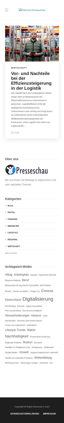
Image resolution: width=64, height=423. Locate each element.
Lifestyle (13, 233)
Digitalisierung (38, 299)
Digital (11, 212)
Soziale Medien (11, 352)
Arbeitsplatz (21, 274)
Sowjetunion (49, 347)
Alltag (8, 274)
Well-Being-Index (12, 363)
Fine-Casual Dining (13, 311)
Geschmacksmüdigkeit (31, 311)
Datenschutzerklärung (24, 414)
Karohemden (10, 321)
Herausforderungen (17, 315)
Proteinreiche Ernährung (40, 337)
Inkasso (36, 315)
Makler (31, 330)
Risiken (27, 342)
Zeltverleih (43, 363)
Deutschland (13, 299)
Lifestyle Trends (15, 330)
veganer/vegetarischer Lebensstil (44, 352)
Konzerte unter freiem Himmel (29, 321)
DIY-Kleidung (10, 306)
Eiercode (21, 306)
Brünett (8, 291)
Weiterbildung (43, 357)
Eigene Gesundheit (34, 306)
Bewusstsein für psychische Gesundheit (22, 285)
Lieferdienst (31, 325)
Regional (13, 239)
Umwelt (24, 352)
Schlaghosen (37, 347)
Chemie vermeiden (20, 291)
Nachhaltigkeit (16, 336)
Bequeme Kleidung (12, 280)
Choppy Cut (35, 291)
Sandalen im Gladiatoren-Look (17, 347)
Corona (47, 291)
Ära (50, 363)
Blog (10, 206)
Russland (38, 343)
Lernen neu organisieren (15, 325)
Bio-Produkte (45, 285)
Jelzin (45, 316)
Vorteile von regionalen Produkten (19, 358)
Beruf (25, 280)
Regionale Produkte (13, 343)
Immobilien (13, 226)
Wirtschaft (19, 68)
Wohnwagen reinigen (29, 363)
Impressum (49, 414)
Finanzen (12, 219)
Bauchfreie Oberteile (47, 275)
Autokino (34, 275)
